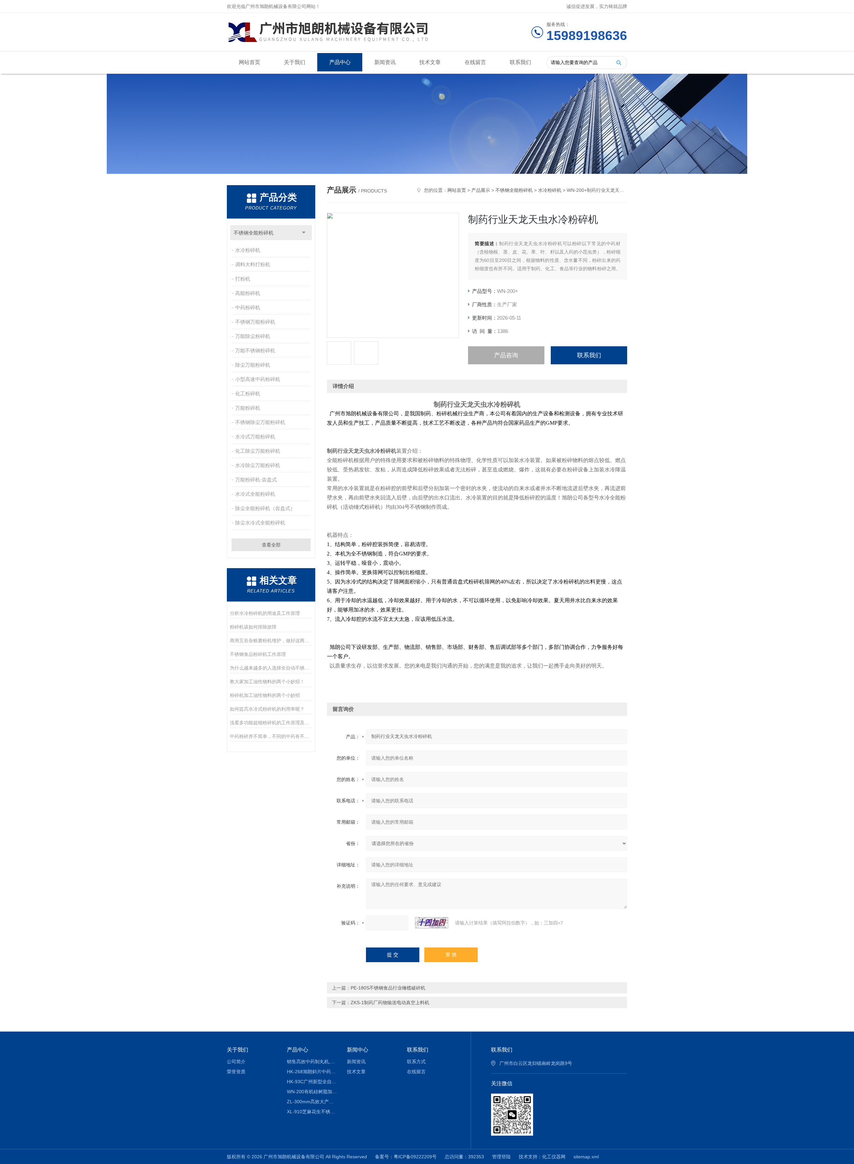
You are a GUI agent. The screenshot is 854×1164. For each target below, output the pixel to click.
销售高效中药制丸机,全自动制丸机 (312, 1061)
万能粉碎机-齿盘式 (256, 479)
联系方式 (416, 1061)
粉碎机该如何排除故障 (253, 627)
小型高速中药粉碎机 (257, 379)
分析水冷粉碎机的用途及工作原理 (265, 613)
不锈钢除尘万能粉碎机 (260, 422)
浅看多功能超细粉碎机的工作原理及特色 (271, 722)
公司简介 (236, 1061)
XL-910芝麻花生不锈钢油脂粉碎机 (312, 1111)
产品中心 (340, 62)
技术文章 (430, 62)
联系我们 (520, 62)
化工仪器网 (553, 1156)
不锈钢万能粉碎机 (255, 322)
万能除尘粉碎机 (252, 336)
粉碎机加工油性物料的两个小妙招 (265, 695)
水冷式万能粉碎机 (255, 436)
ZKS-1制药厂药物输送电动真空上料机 (390, 1002)
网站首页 (249, 62)
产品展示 (480, 190)
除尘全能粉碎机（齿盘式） (265, 508)
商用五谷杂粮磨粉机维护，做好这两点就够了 (271, 640)
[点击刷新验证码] (431, 922)
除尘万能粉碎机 (252, 365)
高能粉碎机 (247, 293)
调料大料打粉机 (252, 264)
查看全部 (271, 544)
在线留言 (475, 62)
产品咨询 (506, 355)
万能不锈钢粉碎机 (255, 350)
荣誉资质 (236, 1071)
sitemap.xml (586, 1156)
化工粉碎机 (247, 393)
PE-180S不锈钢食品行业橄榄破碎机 (388, 988)
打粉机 (242, 279)
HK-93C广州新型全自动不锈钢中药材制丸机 (312, 1081)
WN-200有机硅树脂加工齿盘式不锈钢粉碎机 (312, 1091)
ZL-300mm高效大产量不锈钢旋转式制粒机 (312, 1101)
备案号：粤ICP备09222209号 (406, 1156)
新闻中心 (357, 1050)
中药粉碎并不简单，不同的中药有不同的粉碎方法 (271, 736)
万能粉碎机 (247, 408)
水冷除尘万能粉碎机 (257, 465)
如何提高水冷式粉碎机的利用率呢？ (267, 709)
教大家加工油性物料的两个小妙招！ (267, 681)
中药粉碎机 (247, 307)
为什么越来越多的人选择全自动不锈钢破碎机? (271, 668)
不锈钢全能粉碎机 (254, 233)
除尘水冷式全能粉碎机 (260, 522)
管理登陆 (501, 1156)
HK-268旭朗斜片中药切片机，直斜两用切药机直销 (312, 1071)
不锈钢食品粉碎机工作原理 (258, 654)
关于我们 (294, 62)
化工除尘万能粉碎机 (257, 451)
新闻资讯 (385, 62)
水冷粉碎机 (247, 250)
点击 (304, 232)
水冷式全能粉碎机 (255, 494)
